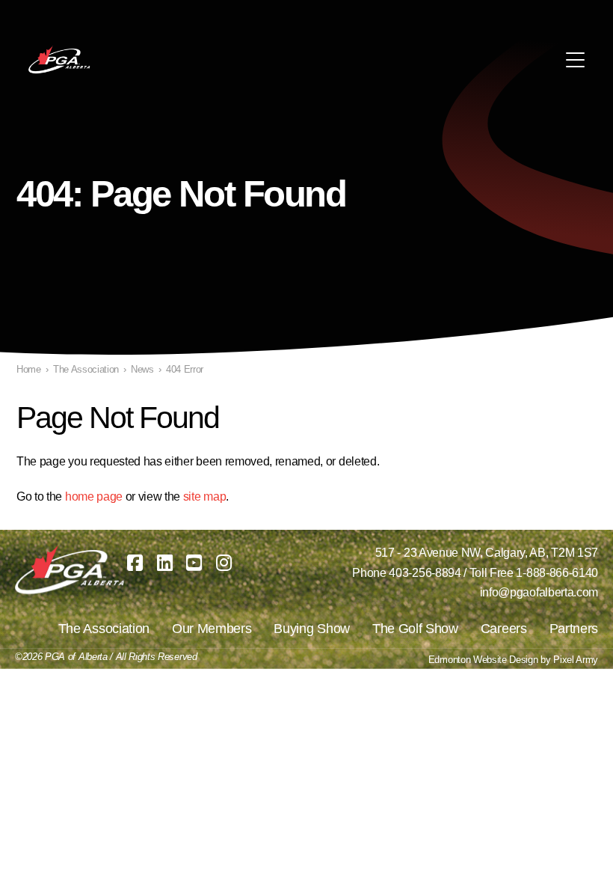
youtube (194, 563)
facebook (135, 563)
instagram (224, 563)
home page (94, 496)
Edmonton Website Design (483, 659)
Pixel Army (575, 659)
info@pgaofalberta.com (539, 592)
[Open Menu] (575, 59)
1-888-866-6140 (557, 572)
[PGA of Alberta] (60, 60)
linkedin (164, 563)
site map (204, 496)
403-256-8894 (424, 572)
